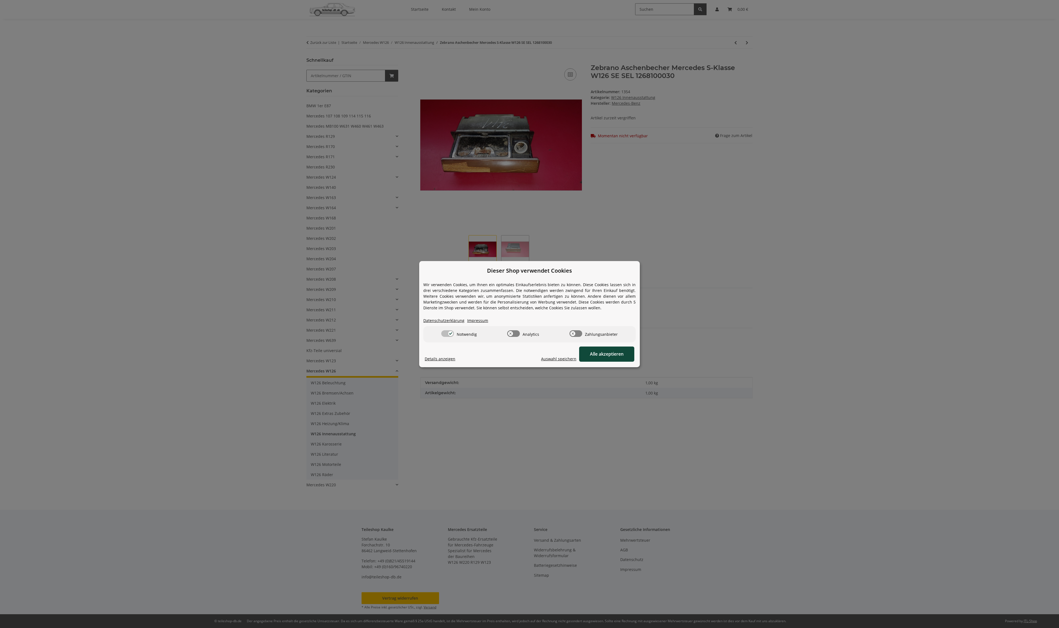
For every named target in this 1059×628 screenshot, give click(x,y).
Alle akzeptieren (607, 354)
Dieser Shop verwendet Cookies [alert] (529, 270)
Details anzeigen (440, 358)
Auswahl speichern (558, 358)
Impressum (477, 320)
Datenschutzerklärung (443, 320)
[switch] (447, 333)
